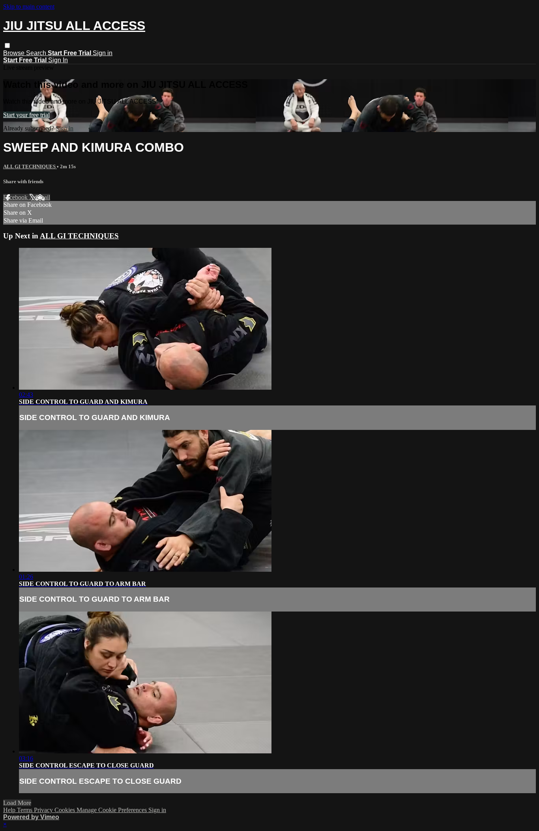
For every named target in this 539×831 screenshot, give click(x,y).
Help (10, 810)
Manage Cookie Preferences (112, 810)
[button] (7, 45)
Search (37, 53)
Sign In (58, 60)
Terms (25, 810)
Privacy (44, 810)
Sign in (102, 53)
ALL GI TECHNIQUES (30, 166)
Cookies (65, 810)
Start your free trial (26, 115)
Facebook (16, 197)
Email (43, 197)
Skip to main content (28, 6)
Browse (14, 53)
